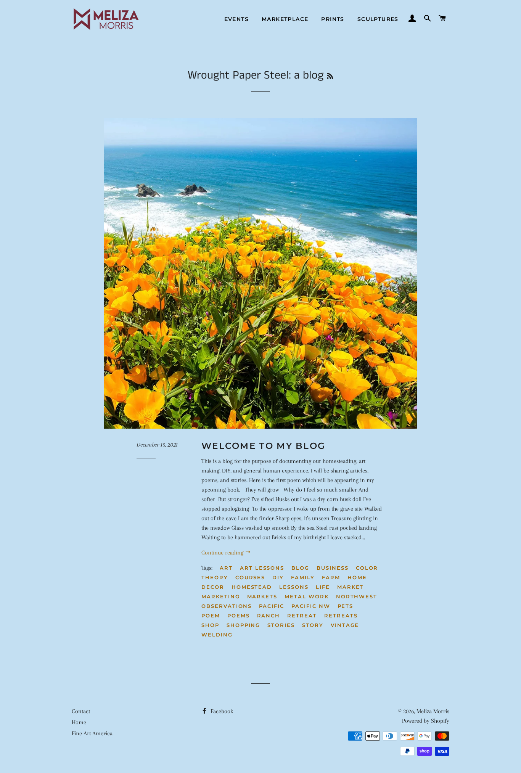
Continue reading (223, 552)
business (333, 568)
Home (79, 722)
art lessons (262, 568)
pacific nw (310, 606)
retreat (302, 615)
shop (210, 625)
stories (281, 625)
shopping (243, 625)
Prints (332, 19)
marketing (220, 596)
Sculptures (378, 19)
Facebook (221, 711)
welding (217, 635)
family (303, 577)
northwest (357, 596)
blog (300, 568)
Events (236, 19)
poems (238, 615)
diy (278, 577)
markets (262, 596)
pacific (271, 606)
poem (210, 615)
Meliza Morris (432, 711)
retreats (341, 615)
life (323, 587)
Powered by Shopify (425, 720)
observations (226, 606)
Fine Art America (92, 733)
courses (250, 577)
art (226, 568)
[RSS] (329, 77)
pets (346, 606)
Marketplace (285, 19)
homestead (252, 587)
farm (331, 577)
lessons (294, 587)
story (312, 625)
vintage (345, 625)
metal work (307, 596)
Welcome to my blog (263, 445)
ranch (268, 615)
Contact (81, 711)
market (350, 587)
